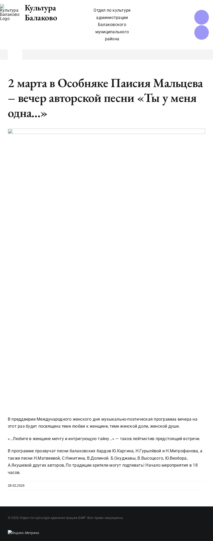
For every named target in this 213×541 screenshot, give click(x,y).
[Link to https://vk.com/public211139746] (201, 17)
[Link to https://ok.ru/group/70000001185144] (201, 32)
